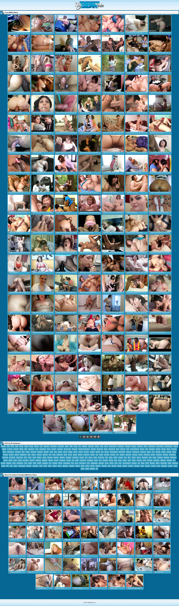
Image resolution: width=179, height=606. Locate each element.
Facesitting (66, 463)
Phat (115, 460)
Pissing (5, 454)
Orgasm (134, 446)
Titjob (133, 460)
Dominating (160, 446)
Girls (127, 449)
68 (95, 437)
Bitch (147, 463)
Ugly (29, 454)
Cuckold (16, 449)
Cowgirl (92, 452)
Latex (82, 468)
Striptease (173, 457)
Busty (95, 457)
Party (34, 457)
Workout (49, 457)
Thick (29, 457)
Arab (16, 446)
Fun (50, 463)
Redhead (169, 460)
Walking (62, 457)
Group (133, 457)
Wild (129, 457)
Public (75, 452)
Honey (27, 452)
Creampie (91, 446)
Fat (73, 460)
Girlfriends (112, 449)
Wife (23, 452)
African (36, 446)
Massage (137, 466)
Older (66, 446)
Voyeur (60, 452)
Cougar (120, 457)
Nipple (4, 449)
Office (50, 466)
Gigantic (56, 457)
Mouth (92, 466)
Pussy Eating (114, 452)
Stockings (75, 457)
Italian (111, 463)
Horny (90, 457)
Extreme (84, 446)
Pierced (50, 460)
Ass (102, 452)
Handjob (127, 446)
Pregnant (74, 449)
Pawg (15, 460)
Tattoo (125, 460)
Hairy (117, 449)
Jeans (15, 466)
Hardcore (143, 452)
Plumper (149, 460)
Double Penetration (84, 449)
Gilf (80, 446)
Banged (9, 463)
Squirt (149, 452)
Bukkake (44, 460)
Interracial (61, 446)
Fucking (9, 449)
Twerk (77, 460)
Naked (101, 454)
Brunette (106, 454)
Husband (40, 452)
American (86, 454)
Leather (170, 466)
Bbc (8, 466)
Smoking (5, 457)
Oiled (45, 466)
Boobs (107, 452)
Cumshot (33, 452)
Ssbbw (92, 454)
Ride (150, 457)
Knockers (25, 460)
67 (91, 437)
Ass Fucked (67, 449)
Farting (3, 463)
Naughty (71, 466)
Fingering (62, 460)
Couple (82, 457)
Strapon (122, 454)
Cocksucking (126, 463)
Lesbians (60, 449)
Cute (25, 463)
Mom (12, 446)
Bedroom (128, 454)
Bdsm (168, 449)
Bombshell (122, 452)
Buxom (153, 454)
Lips (100, 460)
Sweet (44, 457)
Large (87, 468)
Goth (34, 463)
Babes (21, 449)
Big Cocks (100, 449)
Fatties (163, 452)
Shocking (101, 457)
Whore (140, 454)
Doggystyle (94, 463)
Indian (26, 446)
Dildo (4, 452)
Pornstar (139, 460)
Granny (3, 446)
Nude (65, 454)
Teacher (39, 454)
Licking (153, 466)
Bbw (26, 449)
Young (21, 446)
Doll (55, 452)
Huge (105, 449)
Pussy (70, 454)
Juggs (75, 454)
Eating (163, 449)
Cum (120, 463)
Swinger (135, 454)
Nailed (87, 466)
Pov (50, 454)
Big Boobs (164, 463)
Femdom (159, 454)
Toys (146, 449)
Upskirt (39, 457)
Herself (98, 452)
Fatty (54, 454)
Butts (142, 463)
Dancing (101, 463)
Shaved (158, 449)
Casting (93, 449)
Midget (119, 466)
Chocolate (12, 457)
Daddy (70, 452)
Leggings (164, 466)
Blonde (80, 454)
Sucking (165, 454)
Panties (54, 449)
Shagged (68, 457)
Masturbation (168, 446)
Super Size (19, 457)
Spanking (156, 460)
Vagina (176, 446)
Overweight (22, 466)
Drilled (111, 460)
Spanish (45, 454)
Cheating (18, 452)
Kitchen (92, 468)
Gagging (45, 463)
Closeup (134, 463)
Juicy (13, 463)
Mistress (28, 466)
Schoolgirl (121, 446)
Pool (144, 460)
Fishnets (174, 449)
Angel (174, 452)
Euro (76, 463)
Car (117, 454)
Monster (98, 466)
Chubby (158, 452)
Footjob (55, 463)
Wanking (160, 457)
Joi (97, 468)
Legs (158, 466)
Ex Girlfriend (112, 446)
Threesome (172, 454)
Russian (105, 460)
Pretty (75, 446)
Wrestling (144, 457)
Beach (3, 466)
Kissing (114, 466)
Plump (5, 460)
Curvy (106, 463)
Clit (139, 463)
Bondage (152, 449)
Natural (78, 466)
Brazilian (38, 460)
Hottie (110, 457)
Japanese (46, 446)
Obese (55, 466)
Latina (175, 466)
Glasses (113, 454)
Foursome (83, 460)
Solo (37, 449)
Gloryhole (90, 460)
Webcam (163, 460)
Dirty (71, 446)
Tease (120, 460)
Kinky (154, 457)
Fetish (60, 463)
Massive (130, 466)
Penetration (10, 452)
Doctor (81, 452)
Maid (142, 466)
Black (157, 463)
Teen (8, 446)
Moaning (104, 466)
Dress (48, 449)
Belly (169, 463)
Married (129, 452)
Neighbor (65, 466)
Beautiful (175, 463)
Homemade (152, 446)
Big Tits (32, 460)
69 (98, 437)
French (56, 460)
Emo (88, 463)
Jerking (169, 452)
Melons (125, 466)
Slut (125, 457)
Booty (96, 460)
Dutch (115, 457)
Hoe (11, 466)
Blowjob (152, 463)
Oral (106, 457)
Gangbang (43, 449)
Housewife (54, 446)
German (86, 452)
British (17, 454)
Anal (101, 446)
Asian (106, 446)
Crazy (51, 452)
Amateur (140, 446)
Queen (142, 449)
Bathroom (59, 454)
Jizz (153, 452)
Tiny (41, 446)
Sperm (34, 454)
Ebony (139, 457)
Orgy (41, 466)
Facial (20, 460)
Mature (97, 446)
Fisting (69, 460)
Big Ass (123, 449)
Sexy (129, 460)
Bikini (10, 460)
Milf (109, 466)
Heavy (30, 463)
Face (72, 463)
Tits (97, 454)
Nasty (82, 466)
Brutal (31, 446)
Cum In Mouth (135, 449)
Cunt (116, 463)
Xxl (174, 460)
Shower (11, 454)
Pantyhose (20, 463)
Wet (86, 457)
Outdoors (35, 466)
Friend (65, 452)
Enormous (82, 463)
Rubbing (166, 457)
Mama (145, 446)
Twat (25, 457)
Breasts (46, 452)
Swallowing (135, 452)
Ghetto (39, 463)
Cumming (147, 454)
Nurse (59, 466)
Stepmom (31, 449)
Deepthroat (23, 454)
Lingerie (147, 466)
